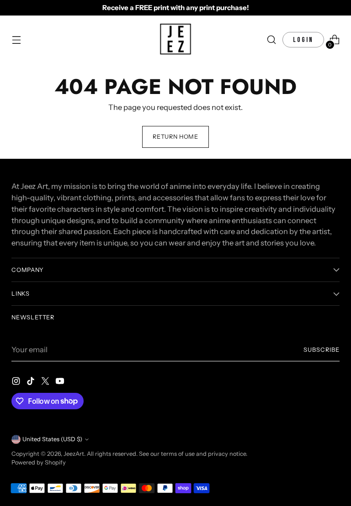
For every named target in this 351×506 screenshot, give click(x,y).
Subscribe (321, 349)
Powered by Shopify (38, 462)
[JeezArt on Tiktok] (31, 382)
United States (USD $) (52, 439)
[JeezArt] (175, 39)
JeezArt (74, 453)
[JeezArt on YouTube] (60, 382)
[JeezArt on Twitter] (46, 382)
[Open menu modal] (16, 40)
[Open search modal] (271, 40)
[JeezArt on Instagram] (16, 382)
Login (303, 40)
